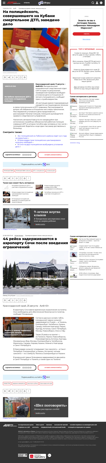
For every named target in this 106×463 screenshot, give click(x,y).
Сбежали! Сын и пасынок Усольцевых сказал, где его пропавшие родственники (91, 261)
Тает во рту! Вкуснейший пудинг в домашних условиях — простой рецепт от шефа (90, 240)
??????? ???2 (75, 143)
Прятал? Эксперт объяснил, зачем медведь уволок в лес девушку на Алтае (90, 121)
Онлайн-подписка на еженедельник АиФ (83, 425)
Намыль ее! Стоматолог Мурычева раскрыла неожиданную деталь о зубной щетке (90, 107)
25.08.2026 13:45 (8, 235)
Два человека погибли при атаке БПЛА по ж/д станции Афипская (86, 88)
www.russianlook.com (10, 72)
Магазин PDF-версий (61, 425)
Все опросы (86, 39)
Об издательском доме (26, 425)
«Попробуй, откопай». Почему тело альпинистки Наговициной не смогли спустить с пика (90, 254)
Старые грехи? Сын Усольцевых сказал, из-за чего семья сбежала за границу (90, 247)
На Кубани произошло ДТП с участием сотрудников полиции (22, 186)
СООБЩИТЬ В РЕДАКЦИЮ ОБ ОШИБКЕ (79, 427)
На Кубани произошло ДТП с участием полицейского (54, 193)
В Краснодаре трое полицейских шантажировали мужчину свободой (22, 193)
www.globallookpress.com (24, 295)
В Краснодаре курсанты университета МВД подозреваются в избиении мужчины (49, 188)
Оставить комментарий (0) (53, 155)
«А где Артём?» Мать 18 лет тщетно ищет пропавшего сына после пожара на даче (90, 128)
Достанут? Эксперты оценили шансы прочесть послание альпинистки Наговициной (91, 114)
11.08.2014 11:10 (7, 8)
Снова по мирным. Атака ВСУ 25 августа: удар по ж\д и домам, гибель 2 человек (86, 55)
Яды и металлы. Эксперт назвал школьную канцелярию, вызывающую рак (89, 100)
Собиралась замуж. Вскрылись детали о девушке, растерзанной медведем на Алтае (89, 268)
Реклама (49, 425)
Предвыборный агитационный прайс (53, 427)
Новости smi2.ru (10, 229)
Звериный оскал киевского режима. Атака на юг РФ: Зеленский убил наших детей (87, 79)
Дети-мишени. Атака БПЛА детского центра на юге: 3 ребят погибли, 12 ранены (86, 63)
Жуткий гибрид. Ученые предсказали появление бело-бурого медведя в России (91, 135)
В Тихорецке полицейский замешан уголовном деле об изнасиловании (21, 200)
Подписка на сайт (24, 427)
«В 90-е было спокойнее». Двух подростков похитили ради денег (90, 274)
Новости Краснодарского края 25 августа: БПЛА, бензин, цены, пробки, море (86, 71)
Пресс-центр (40, 425)
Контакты (35, 427)
